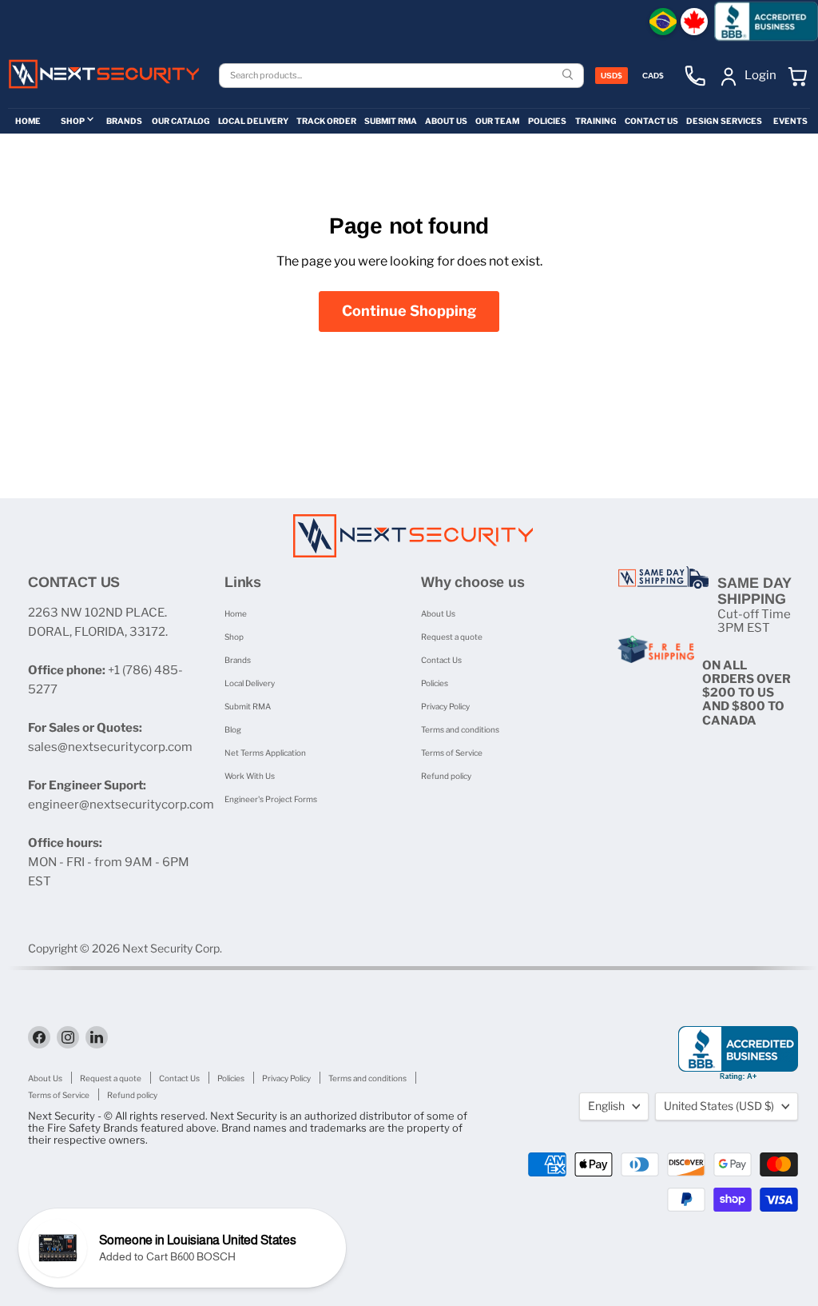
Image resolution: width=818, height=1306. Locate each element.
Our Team (497, 121)
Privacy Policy (445, 706)
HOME (28, 121)
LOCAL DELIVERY (253, 121)
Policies (434, 683)
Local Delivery (249, 683)
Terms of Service (451, 752)
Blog (232, 729)
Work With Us (249, 776)
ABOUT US (446, 121)
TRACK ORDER (326, 121)
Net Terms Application (265, 752)
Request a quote (451, 636)
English (606, 1105)
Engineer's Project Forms (270, 799)
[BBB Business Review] (766, 21)
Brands (237, 660)
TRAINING (596, 121)
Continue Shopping (409, 310)
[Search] (569, 75)
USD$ (611, 75)
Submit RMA (247, 706)
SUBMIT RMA (390, 121)
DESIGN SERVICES (724, 121)
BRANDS (124, 121)
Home (235, 613)
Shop (234, 636)
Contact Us (441, 660)
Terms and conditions (460, 729)
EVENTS (790, 121)
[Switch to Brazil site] (663, 21)
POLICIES (547, 121)
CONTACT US (651, 121)
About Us (438, 613)
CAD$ (653, 75)
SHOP (73, 121)
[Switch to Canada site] (694, 21)
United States (719, 1105)
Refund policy (446, 776)
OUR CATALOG (181, 121)
